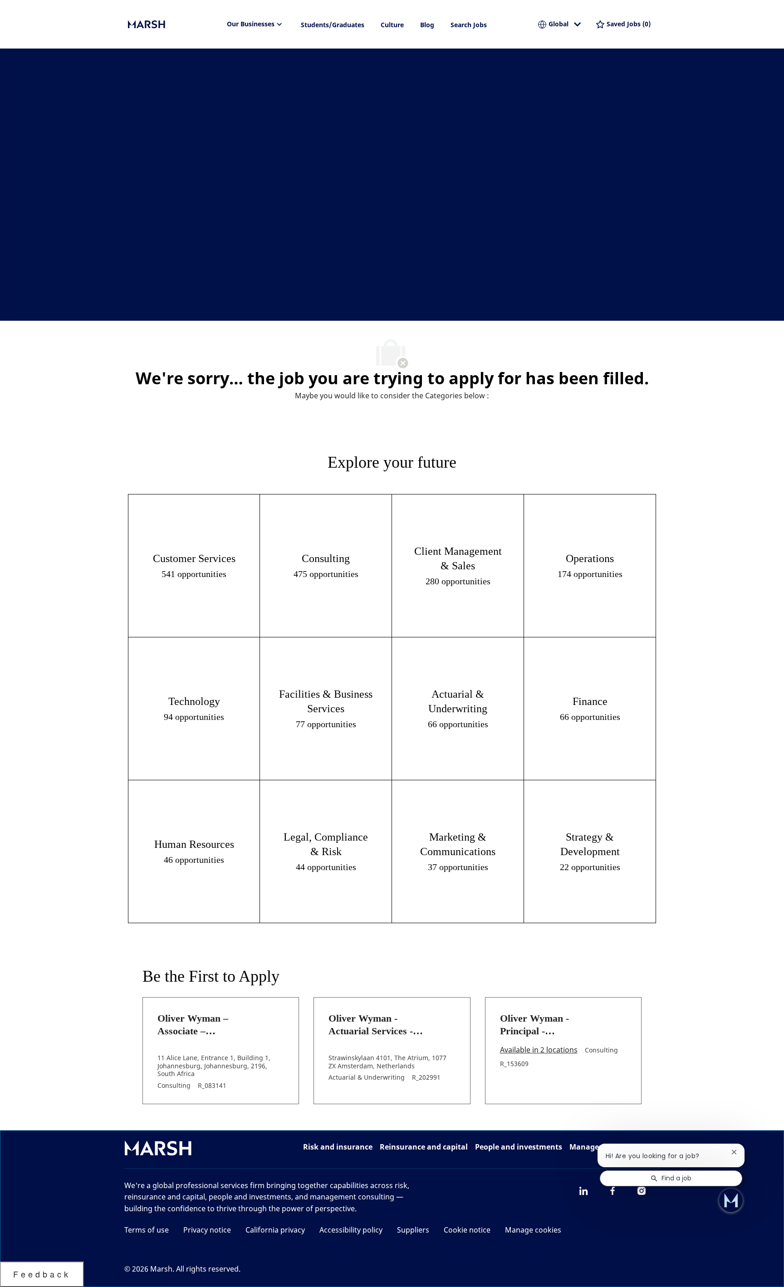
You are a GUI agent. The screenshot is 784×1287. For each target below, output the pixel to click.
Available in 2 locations (539, 1050)
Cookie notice (467, 1229)
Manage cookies (533, 1229)
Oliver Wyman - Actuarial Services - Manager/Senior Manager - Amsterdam (377, 1025)
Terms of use (146, 1229)
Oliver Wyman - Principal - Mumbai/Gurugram (542, 1025)
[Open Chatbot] (731, 1200)
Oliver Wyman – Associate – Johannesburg (192, 1025)
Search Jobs (469, 24)
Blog (427, 24)
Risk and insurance (337, 1147)
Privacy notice (207, 1229)
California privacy (275, 1229)
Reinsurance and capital (424, 1147)
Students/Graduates (332, 24)
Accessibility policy (350, 1229)
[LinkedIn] (583, 1191)
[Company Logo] (173, 24)
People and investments (518, 1147)
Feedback (42, 1274)
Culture (392, 24)
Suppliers (413, 1229)
